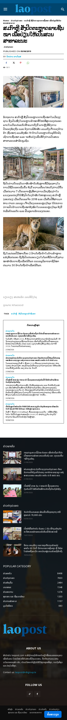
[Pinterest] (20, 63)
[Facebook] (6, 63)
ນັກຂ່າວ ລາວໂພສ (14, 56)
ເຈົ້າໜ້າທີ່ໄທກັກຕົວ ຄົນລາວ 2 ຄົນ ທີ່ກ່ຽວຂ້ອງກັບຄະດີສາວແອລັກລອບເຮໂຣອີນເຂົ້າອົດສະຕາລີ (43, 530)
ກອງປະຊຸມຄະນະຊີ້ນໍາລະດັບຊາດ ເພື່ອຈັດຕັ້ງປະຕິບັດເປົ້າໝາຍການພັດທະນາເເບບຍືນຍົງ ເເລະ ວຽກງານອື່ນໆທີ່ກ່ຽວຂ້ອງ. (32, 334)
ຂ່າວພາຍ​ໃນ (10, 331)
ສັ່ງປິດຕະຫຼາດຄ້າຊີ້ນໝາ (27, 314)
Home (6, 20)
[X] (13, 63)
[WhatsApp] (28, 63)
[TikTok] (30, 694)
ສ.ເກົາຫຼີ (14, 314)
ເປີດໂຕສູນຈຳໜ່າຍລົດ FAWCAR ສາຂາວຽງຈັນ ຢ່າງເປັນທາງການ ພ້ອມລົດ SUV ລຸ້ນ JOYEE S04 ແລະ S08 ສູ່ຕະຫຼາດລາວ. (32, 407)
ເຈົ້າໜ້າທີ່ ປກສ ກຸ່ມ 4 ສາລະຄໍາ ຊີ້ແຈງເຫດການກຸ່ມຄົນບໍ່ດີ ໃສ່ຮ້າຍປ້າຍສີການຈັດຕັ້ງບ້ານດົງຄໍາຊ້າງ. (32, 380)
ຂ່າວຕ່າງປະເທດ (16, 20)
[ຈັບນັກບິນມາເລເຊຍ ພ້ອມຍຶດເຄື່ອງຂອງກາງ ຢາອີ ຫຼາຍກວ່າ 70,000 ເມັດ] (12, 516)
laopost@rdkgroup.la (25, 672)
